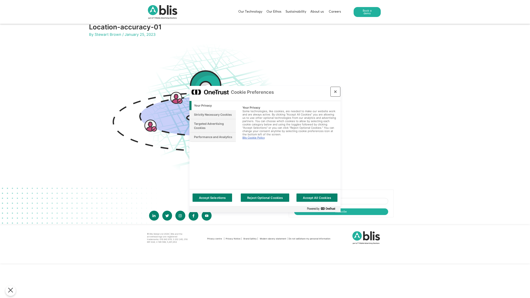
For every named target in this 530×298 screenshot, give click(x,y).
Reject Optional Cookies (265, 197)
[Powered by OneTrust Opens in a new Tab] (322, 208)
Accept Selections (212, 197)
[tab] (212, 105)
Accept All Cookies (317, 197)
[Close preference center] (335, 91)
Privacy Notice (233, 238)
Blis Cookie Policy (253, 137)
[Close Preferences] (10, 291)
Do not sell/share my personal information (309, 238)
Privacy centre (214, 238)
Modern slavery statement (273, 238)
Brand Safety (250, 238)
